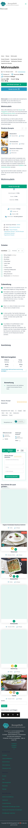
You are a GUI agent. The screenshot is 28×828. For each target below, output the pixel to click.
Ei (5, 265)
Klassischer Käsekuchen (16, 148)
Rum (7, 271)
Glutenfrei (24, 532)
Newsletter (5, 786)
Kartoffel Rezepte (5, 61)
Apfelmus (21, 165)
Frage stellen (22, 450)
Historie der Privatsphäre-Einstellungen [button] (12, 810)
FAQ (3, 779)
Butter (6, 259)
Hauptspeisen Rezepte (16, 59)
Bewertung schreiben (10, 450)
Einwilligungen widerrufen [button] (8, 813)
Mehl (6, 257)
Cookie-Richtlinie (6, 803)
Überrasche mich (6, 768)
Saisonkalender (6, 765)
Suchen (3, 700)
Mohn (3, 413)
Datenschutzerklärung (7, 796)
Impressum (5, 800)
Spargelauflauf (14, 579)
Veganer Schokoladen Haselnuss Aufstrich (14, 525)
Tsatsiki (14, 695)
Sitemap (4, 789)
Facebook (14, 743)
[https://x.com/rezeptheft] (8, 714)
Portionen (14, 250)
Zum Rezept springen (13, 84)
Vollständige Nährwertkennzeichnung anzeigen (12, 370)
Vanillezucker (10, 269)
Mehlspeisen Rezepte (16, 61)
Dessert (20, 110)
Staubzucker (11, 275)
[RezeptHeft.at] (19, 421)
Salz (7, 263)
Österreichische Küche (14, 227)
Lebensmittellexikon (7, 758)
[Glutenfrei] (12, 548)
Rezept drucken (13, 89)
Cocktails (4, 755)
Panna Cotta (14, 552)
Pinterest (14, 747)
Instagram (14, 745)
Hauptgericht (4, 111)
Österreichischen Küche (9, 113)
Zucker (8, 267)
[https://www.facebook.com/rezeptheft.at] (3, 714)
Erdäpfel (10, 255)
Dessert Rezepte (5, 59)
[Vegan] (15, 666)
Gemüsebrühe (14, 623)
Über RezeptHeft (6, 782)
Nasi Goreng (14, 668)
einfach (18, 224)
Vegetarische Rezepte (6, 63)
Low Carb (24, 559)
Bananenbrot (13, 133)
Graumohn (8, 273)
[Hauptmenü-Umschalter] (25, 3)
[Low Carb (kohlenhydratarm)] (10, 575)
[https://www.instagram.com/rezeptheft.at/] (13, 714)
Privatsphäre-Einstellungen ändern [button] (11, 806)
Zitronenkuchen (14, 141)
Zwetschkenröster (5, 167)
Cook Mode (4, 250)
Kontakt (4, 776)
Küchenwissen (6, 761)
